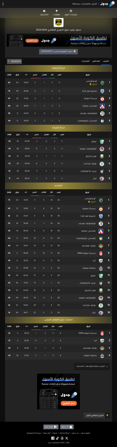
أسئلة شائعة (64, 433)
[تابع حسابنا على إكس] (66, 438)
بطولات (56, 15)
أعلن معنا (47, 433)
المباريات (85, 61)
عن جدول (75, 433)
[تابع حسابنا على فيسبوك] (52, 438)
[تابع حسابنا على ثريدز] (62, 438)
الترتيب (106, 61)
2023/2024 (15, 61)
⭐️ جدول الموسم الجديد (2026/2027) (58, 51)
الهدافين (96, 61)
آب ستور (65, 427)
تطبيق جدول (85, 433)
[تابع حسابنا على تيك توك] (57, 438)
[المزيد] (3, 4)
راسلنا (55, 433)
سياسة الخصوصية (34, 433)
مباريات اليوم (71, 15)
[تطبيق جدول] (58, 40)
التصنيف (44, 15)
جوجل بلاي (49, 427)
